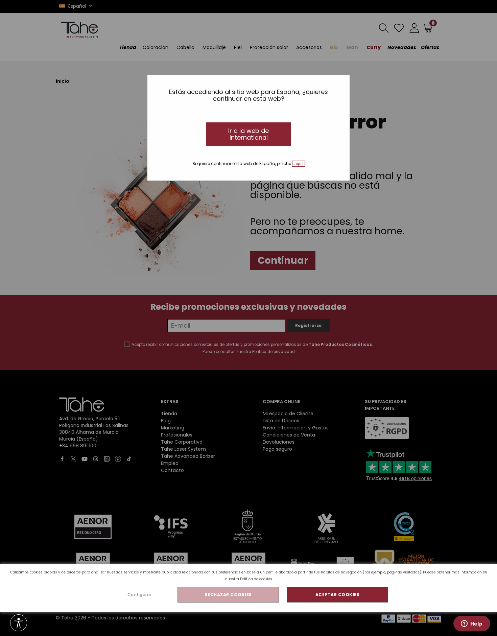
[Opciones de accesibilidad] (18, 623)
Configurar (139, 594)
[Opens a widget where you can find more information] (471, 624)
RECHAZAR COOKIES (228, 594)
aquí (298, 163)
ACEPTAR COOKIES (337, 594)
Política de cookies (256, 579)
